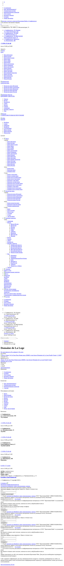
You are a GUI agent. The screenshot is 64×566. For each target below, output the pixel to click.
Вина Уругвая (8, 74)
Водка (6, 100)
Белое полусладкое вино (14, 177)
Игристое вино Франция (11, 89)
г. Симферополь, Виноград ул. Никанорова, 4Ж (11, 39)
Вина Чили (7, 59)
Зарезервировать (5, 367)
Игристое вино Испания (11, 86)
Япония (13, 236)
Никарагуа (14, 261)
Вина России (7, 77)
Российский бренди (16, 251)
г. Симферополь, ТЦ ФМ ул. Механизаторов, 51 (11, 33)
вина (2, 52)
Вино (7, 138)
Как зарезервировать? (10, 9)
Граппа (6, 106)
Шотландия (14, 234)
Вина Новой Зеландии (10, 72)
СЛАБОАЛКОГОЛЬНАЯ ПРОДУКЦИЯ (12, 115)
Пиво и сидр (7, 270)
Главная (6, 341)
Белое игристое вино (13, 203)
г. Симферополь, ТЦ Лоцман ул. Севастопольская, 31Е (12, 30)
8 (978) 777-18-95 (9, 333)
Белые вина (10, 168)
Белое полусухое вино (13, 179)
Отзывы (6, 17)
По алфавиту (15, 352)
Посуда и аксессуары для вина (12, 293)
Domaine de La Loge (6, 361)
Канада (13, 228)
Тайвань (13, 231)
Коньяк (6, 399)
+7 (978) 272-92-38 (9, 315)
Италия (13, 227)
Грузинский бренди (16, 246)
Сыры (5, 124)
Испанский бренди (16, 248)
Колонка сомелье (9, 15)
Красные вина (11, 170)
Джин (5, 103)
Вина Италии (8, 78)
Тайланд (13, 264)
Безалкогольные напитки (12, 272)
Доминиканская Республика (19, 258)
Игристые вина (9, 191)
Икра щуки (7, 133)
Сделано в (4, 483)
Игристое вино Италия (10, 90)
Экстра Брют (11, 216)
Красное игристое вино (14, 204)
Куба (12, 260)
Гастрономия (7, 128)
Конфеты (6, 127)
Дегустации (7, 14)
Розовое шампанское (13, 206)
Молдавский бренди (16, 249)
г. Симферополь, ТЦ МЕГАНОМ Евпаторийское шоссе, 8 (13, 36)
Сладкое (9, 213)
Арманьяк (7, 108)
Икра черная (7, 130)
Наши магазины (8, 18)
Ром (5, 111)
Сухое (9, 215)
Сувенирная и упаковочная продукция (15, 295)
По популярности (6, 352)
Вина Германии (8, 65)
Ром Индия (14, 263)
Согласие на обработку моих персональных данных (15, 486)
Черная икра (7, 286)
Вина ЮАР (7, 62)
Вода (6, 274)
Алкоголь (6, 292)
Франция (13, 233)
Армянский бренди (16, 245)
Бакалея (3, 119)
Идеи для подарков (10, 289)
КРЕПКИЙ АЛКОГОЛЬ (8, 96)
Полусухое (10, 212)
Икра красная (8, 131)
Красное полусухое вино (14, 185)
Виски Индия (14, 224)
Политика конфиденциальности (10, 484)
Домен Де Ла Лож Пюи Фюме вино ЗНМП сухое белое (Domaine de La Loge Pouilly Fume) (26, 360)
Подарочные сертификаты (11, 290)
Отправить (4, 510)
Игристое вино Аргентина (11, 87)
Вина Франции (8, 75)
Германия (13, 257)
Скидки (7, 296)
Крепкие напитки (10, 218)
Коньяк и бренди (9, 109)
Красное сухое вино (13, 180)
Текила (6, 99)
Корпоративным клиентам (11, 12)
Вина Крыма (7, 395)
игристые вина (5, 83)
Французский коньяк (17, 252)
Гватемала (13, 255)
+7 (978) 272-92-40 (9, 327)
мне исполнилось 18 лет (7, 564)
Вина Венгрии (8, 70)
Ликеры (7, 269)
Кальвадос (7, 102)
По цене (21, 352)
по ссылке (18, 499)
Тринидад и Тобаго (16, 266)
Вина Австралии (9, 67)
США (12, 230)
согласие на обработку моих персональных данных (21, 496)
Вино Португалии (9, 58)
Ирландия (13, 225)
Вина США (7, 61)
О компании (7, 8)
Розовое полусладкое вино (14, 189)
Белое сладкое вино (12, 176)
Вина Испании (8, 55)
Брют (8, 209)
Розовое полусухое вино (14, 188)
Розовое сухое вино (12, 186)
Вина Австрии (8, 71)
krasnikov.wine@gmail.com (8, 477)
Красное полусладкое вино (15, 183)
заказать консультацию (7, 494)
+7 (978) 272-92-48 (6, 43)
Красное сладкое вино (13, 182)
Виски (6, 105)
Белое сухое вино (12, 174)
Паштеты (6, 125)
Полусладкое (11, 210)
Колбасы (6, 122)
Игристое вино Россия (10, 92)
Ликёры (6, 402)
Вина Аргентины (9, 64)
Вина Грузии (7, 56)
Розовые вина (11, 171)
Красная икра (8, 284)
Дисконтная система (10, 11)
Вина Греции (8, 68)
